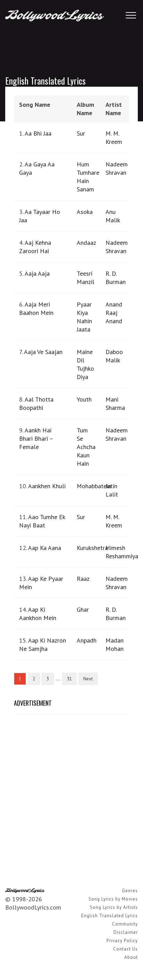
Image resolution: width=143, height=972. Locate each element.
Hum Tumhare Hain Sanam (88, 176)
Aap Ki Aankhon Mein (37, 613)
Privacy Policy (122, 941)
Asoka (85, 212)
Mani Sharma (115, 403)
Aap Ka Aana (44, 548)
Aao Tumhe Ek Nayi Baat (42, 521)
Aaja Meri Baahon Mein (36, 308)
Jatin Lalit (112, 490)
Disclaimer (125, 932)
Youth (84, 399)
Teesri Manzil (85, 277)
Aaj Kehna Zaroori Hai (35, 247)
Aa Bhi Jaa (38, 133)
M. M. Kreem (114, 137)
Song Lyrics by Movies (113, 899)
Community (125, 924)
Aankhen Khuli (47, 486)
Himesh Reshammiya (122, 552)
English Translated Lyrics (109, 916)
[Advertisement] (71, 792)
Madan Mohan (115, 644)
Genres (130, 891)
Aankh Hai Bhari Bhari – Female (36, 438)
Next (88, 679)
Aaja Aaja (37, 273)
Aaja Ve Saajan (43, 352)
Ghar (83, 609)
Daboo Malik (114, 356)
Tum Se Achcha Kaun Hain (86, 446)
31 (69, 679)
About (131, 957)
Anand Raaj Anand (114, 312)
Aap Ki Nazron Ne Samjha (42, 644)
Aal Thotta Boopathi (36, 403)
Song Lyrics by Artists (114, 907)
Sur (81, 133)
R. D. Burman (116, 277)
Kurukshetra (92, 548)
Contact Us (125, 949)
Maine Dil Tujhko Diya (85, 364)
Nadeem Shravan (117, 168)
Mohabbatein (94, 486)
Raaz (83, 579)
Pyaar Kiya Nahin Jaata (84, 316)
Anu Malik (113, 216)
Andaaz (86, 243)
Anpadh (86, 640)
